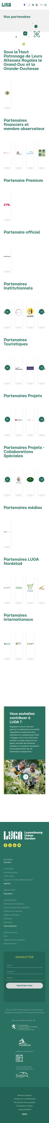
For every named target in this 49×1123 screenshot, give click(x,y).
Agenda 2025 (9, 890)
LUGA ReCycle (10, 900)
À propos (7, 862)
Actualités (8, 860)
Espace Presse (10, 944)
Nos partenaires (11, 872)
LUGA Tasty (9, 876)
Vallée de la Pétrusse (13, 911)
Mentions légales (24, 1095)
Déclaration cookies (24, 1106)
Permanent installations (14, 904)
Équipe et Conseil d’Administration (18, 880)
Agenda (7, 884)
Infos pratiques (10, 926)
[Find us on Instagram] (10, 845)
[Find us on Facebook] (5, 845)
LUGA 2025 (9, 869)
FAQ (5, 936)
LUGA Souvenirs (10, 933)
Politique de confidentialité (24, 1099)
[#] (45, 5)
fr (41, 5)
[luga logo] (6, 5)
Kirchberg (8, 919)
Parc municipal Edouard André (17, 908)
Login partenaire (24, 1110)
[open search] (37, 5)
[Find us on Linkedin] (14, 845)
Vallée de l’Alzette (12, 915)
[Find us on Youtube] (19, 845)
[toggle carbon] (28, 5)
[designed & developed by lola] (24, 1114)
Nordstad (8, 922)
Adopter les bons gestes (14, 940)
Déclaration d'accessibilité (24, 1102)
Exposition (8, 894)
